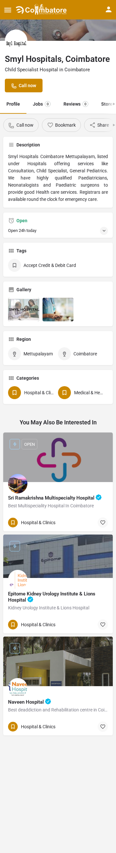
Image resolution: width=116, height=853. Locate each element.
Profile (13, 104)
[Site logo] (42, 9)
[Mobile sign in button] (108, 9)
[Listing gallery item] (23, 309)
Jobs (41, 104)
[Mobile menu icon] (7, 10)
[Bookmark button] (103, 522)
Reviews (74, 104)
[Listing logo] (16, 40)
